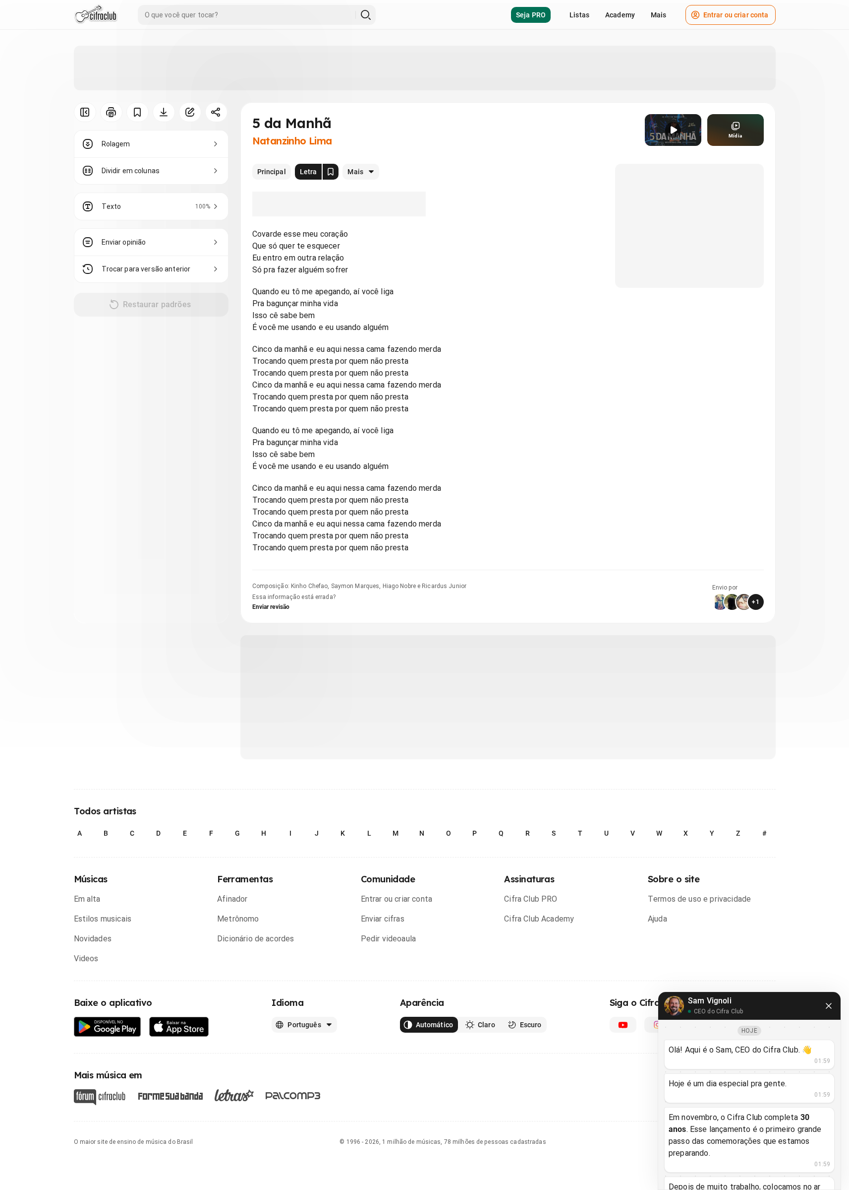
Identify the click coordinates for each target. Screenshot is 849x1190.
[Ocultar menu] (85, 112)
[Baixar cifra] (164, 112)
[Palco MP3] (293, 1095)
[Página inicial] (96, 15)
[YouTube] (623, 1025)
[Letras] (234, 1095)
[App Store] (179, 1027)
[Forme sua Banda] (170, 1095)
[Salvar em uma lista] (137, 112)
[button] (673, 130)
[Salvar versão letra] (331, 172)
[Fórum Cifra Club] (99, 1097)
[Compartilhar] (216, 112)
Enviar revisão (271, 606)
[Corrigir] (190, 112)
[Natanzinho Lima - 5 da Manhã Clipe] (673, 130)
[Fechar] (829, 1006)
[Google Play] (107, 1027)
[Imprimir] (111, 112)
